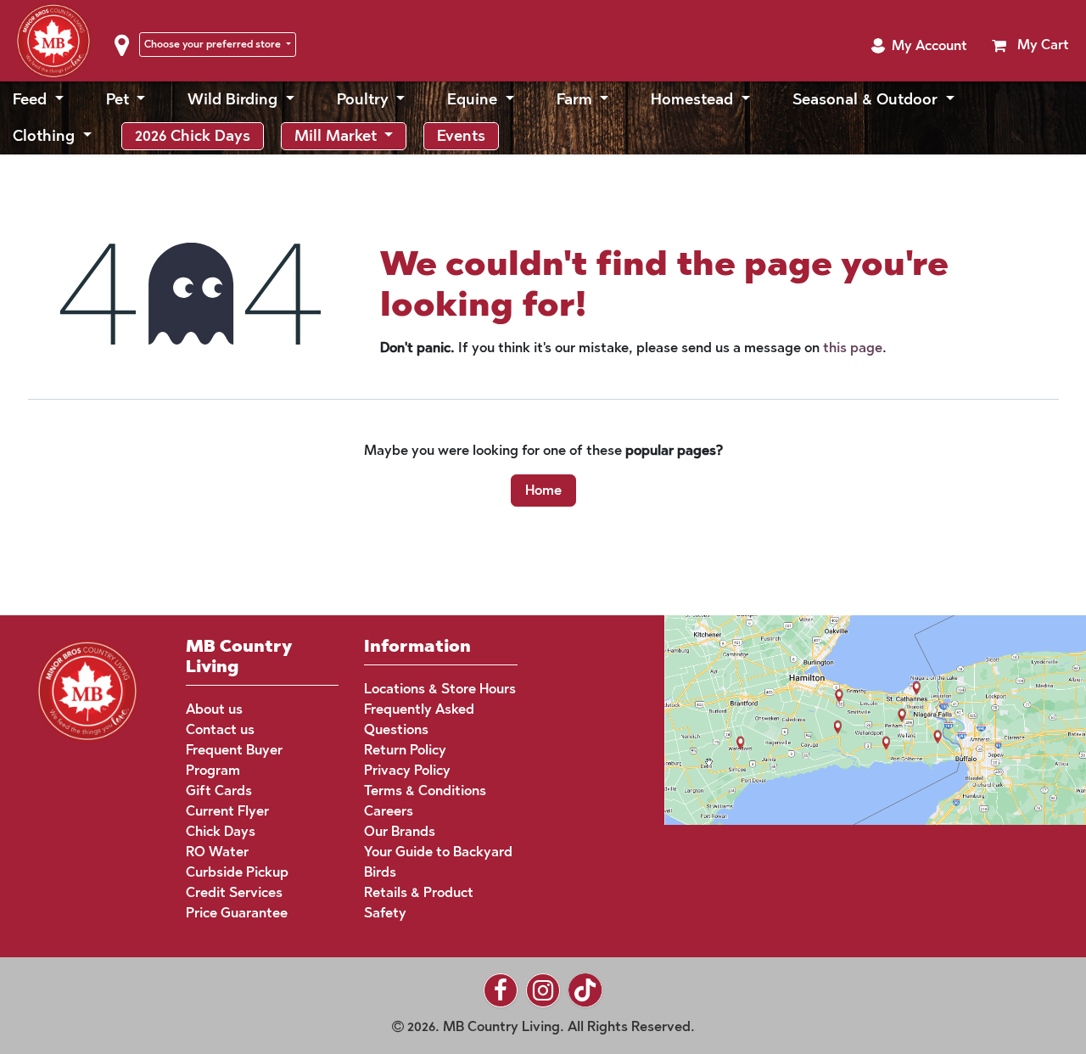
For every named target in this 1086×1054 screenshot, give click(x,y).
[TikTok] (585, 990)
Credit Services (234, 892)
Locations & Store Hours (440, 689)
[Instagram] (543, 990)
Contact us (220, 729)
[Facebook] (501, 990)
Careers (388, 811)
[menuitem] (38, 99)
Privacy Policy (407, 770)
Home (543, 490)
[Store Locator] (843, 718)
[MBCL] (87, 689)
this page (852, 347)
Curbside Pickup (237, 872)
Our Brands (399, 831)
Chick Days (220, 831)
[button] (918, 46)
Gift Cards (219, 790)
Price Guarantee (237, 913)
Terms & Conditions (425, 790)
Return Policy (405, 750)
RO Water (217, 852)
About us (214, 709)
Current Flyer (227, 811)
